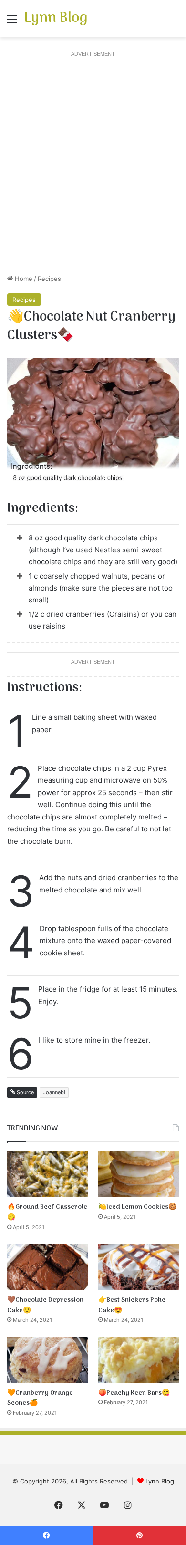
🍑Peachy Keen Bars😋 (134, 1393)
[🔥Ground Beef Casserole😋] (47, 1174)
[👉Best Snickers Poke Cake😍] (138, 1267)
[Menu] (12, 22)
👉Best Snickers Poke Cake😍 (131, 1305)
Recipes (49, 278)
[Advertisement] (93, 166)
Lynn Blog (159, 1481)
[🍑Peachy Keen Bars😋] (138, 1359)
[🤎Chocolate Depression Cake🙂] (47, 1267)
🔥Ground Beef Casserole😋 (47, 1212)
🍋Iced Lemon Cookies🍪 (137, 1207)
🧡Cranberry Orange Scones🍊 (40, 1398)
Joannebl (54, 1092)
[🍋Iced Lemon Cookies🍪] (138, 1174)
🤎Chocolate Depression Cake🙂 (45, 1305)
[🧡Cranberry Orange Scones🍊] (47, 1359)
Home (22, 278)
